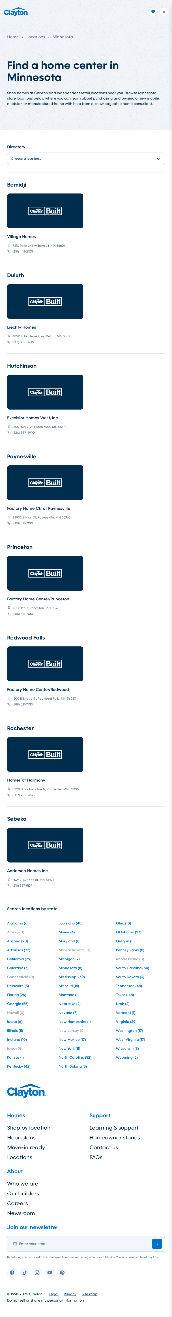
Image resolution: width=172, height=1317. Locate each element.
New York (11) (69, 1048)
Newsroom (21, 1213)
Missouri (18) (69, 986)
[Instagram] (37, 1273)
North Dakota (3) (73, 1066)
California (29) (19, 959)
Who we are (22, 1183)
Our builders (23, 1193)
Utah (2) (122, 1003)
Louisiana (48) (70, 923)
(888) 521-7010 (23, 523)
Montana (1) (69, 994)
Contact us (104, 1147)
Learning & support (114, 1127)
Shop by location (29, 1127)
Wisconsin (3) (127, 1048)
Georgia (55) (17, 1003)
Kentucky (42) (18, 1066)
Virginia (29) (126, 1021)
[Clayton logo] (16, 11)
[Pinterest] (62, 1273)
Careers (17, 1203)
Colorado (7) (17, 968)
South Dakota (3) (130, 977)
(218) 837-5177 (22, 886)
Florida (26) (16, 994)
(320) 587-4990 (24, 433)
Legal (53, 1294)
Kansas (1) (15, 1057)
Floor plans (21, 1137)
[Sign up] (157, 1244)
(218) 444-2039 (23, 251)
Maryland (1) (69, 941)
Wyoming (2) (127, 1057)
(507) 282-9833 (24, 795)
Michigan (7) (69, 959)
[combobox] (86, 159)
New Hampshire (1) (75, 1021)
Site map (89, 1294)
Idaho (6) (14, 1021)
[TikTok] (25, 1273)
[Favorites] (153, 11)
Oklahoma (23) (128, 932)
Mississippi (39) (72, 977)
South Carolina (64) (132, 968)
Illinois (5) (15, 1030)
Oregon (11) (125, 941)
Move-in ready (26, 1147)
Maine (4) (67, 932)
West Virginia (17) (130, 1039)
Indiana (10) (17, 1039)
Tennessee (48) (129, 986)
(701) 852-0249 (23, 342)
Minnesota (63, 37)
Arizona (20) (17, 941)
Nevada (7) (68, 1012)
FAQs (96, 1157)
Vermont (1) (125, 1012)
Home (13, 37)
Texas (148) (125, 994)
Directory (16, 147)
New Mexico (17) (72, 1039)
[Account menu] (163, 11)
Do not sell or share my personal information (45, 1300)
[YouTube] (50, 1273)
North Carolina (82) (75, 1057)
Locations (35, 37)
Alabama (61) (18, 923)
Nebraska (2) (70, 1003)
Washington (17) (129, 1030)
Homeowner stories (115, 1137)
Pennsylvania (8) (130, 950)
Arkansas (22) (18, 950)
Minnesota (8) (70, 968)
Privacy (70, 1294)
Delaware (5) (18, 986)
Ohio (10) (123, 923)
